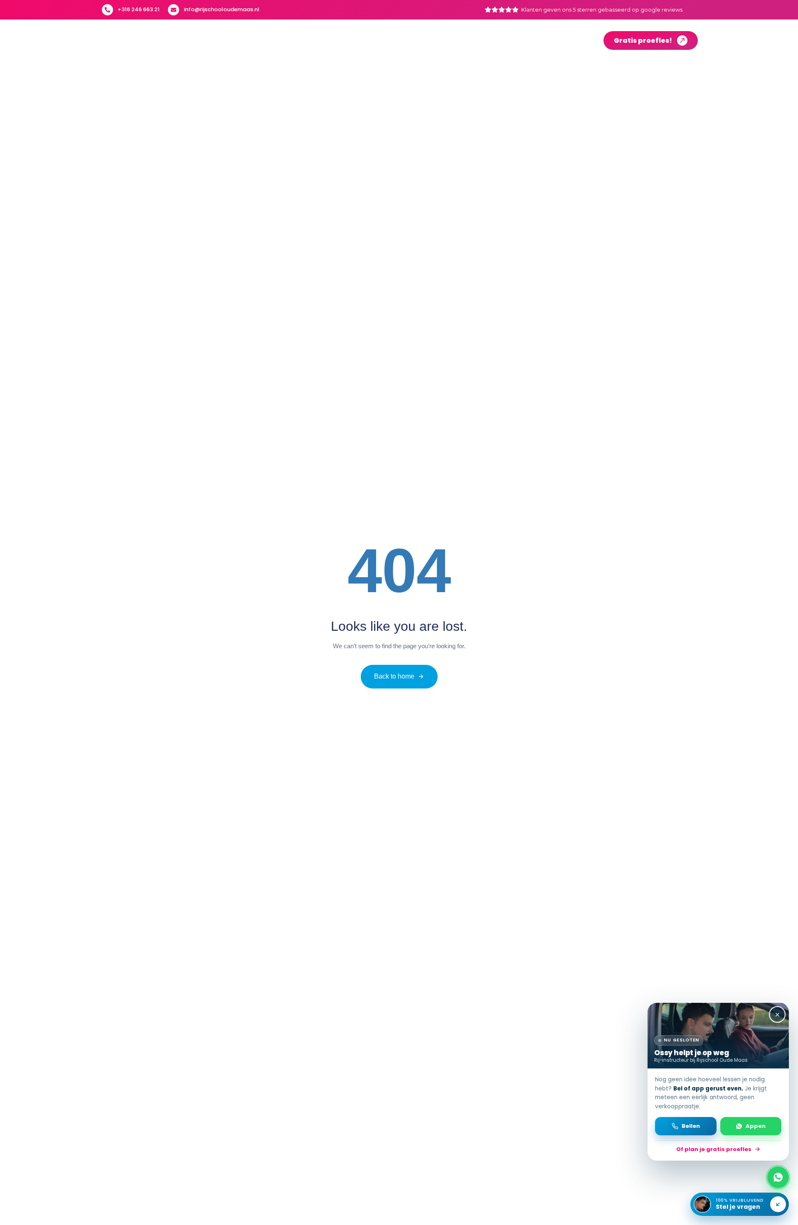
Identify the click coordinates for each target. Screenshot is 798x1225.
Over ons (484, 41)
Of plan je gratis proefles (713, 1149)
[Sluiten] (777, 1014)
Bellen (691, 1126)
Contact (573, 41)
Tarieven (529, 41)
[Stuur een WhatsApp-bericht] (778, 1177)
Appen (756, 1126)
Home (279, 41)
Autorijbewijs (327, 41)
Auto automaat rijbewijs (410, 41)
